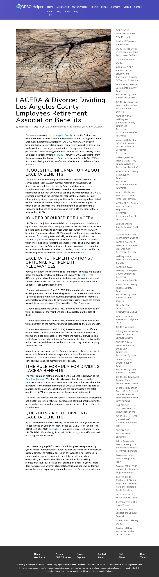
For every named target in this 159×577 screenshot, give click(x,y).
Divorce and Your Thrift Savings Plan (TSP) (125, 458)
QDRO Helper (80, 249)
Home (50, 7)
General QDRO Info (83, 126)
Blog (75, 11)
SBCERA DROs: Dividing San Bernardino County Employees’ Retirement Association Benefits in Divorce (126, 126)
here (58, 428)
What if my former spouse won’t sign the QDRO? (127, 319)
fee (82, 252)
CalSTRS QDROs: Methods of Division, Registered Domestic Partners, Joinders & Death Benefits (127, 483)
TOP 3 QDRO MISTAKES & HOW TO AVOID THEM (127, 33)
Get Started (63, 7)
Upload (127, 7)
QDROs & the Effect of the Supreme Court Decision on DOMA (127, 52)
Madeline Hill (25, 126)
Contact (138, 7)
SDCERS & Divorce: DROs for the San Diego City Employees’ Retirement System (126, 349)
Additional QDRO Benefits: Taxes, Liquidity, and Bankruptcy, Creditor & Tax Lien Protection (127, 74)
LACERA (98, 126)
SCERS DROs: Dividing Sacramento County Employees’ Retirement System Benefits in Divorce (127, 91)
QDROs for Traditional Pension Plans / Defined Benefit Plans (127, 380)
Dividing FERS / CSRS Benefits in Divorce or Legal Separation (127, 469)
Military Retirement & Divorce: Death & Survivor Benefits (127, 334)
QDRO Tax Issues (125, 326)
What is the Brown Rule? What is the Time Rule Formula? (126, 195)
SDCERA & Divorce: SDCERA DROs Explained (126, 433)
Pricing (94, 7)
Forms (104, 7)
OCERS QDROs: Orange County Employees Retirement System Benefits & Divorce (126, 366)
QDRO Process (79, 7)
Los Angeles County (62, 135)
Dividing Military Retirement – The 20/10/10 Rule (125, 531)
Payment (115, 7)
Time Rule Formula (35, 379)
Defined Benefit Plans (61, 126)
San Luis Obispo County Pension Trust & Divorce (127, 227)
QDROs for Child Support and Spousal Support (126, 513)
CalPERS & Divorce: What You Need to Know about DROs (126, 408)
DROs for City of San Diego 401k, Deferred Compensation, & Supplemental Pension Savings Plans (127, 394)
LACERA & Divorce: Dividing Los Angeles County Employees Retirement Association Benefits (60, 110)
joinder (40, 239)
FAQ (59, 11)
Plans (67, 11)
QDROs (61, 154)
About (50, 11)
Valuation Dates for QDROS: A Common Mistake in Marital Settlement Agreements (126, 146)
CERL (84, 274)
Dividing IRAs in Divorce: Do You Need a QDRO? (127, 259)
